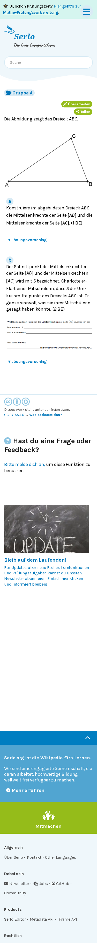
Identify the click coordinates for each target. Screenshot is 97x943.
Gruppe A (22, 93)
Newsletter (19, 883)
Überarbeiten (79, 104)
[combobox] (48, 62)
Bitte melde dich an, (24, 464)
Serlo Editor (15, 919)
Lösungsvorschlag (27, 239)
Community (15, 892)
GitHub (62, 883)
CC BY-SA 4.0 (14, 415)
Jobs (43, 883)
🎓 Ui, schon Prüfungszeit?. (42, 9)
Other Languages (60, 857)
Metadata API (42, 919)
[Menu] (86, 11)
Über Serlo (13, 857)
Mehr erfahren (28, 790)
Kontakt (34, 857)
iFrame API (67, 919)
